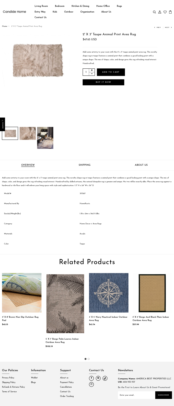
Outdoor (68, 12)
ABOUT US (141, 165)
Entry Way (40, 12)
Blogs (33, 383)
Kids (55, 12)
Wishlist (34, 378)
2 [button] (89, 359)
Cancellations (66, 387)
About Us (106, 12)
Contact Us (40, 17)
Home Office (103, 6)
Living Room (41, 6)
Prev (159, 27)
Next (167, 27)
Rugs (119, 6)
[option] (36, 60)
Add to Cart (111, 72)
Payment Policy (67, 383)
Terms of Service (9, 392)
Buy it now (103, 82)
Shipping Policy (8, 383)
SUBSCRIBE (163, 395)
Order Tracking (67, 396)
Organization (87, 12)
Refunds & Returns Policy (13, 387)
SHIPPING (84, 165)
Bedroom (59, 6)
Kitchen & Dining (80, 6)
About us (64, 378)
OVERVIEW (28, 165)
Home (4, 26)
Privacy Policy (8, 378)
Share (2, 125)
